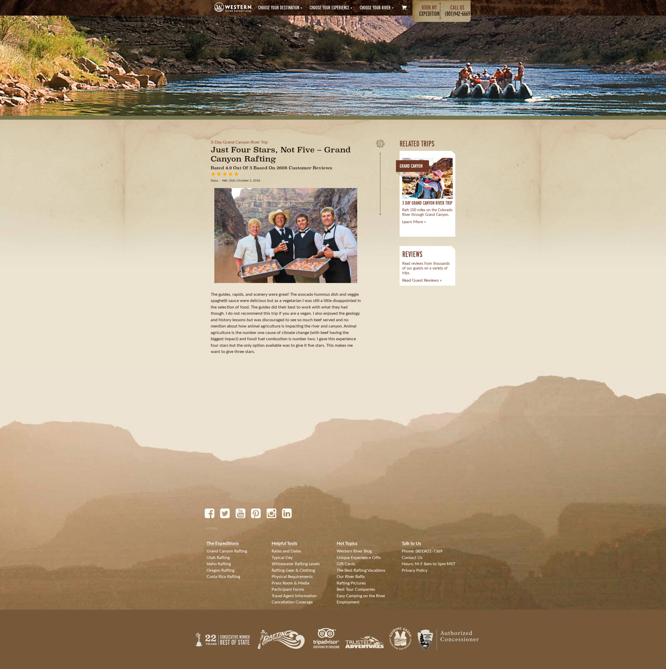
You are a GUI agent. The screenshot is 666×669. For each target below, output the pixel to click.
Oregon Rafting (220, 570)
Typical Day (282, 558)
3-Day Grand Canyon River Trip (239, 142)
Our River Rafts (351, 577)
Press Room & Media (290, 583)
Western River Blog (354, 551)
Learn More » (414, 222)
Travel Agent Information (294, 596)
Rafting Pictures (351, 583)
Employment (348, 602)
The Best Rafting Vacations (361, 570)
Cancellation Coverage (292, 602)
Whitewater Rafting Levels (296, 564)
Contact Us (412, 558)
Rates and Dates (286, 551)
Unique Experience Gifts (359, 558)
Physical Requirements (292, 577)
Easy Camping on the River (361, 596)
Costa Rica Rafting (223, 577)
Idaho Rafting (219, 564)
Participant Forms (288, 589)
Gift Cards (346, 564)
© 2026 (212, 528)
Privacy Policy (414, 570)
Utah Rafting (218, 558)
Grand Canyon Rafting (227, 551)
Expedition (429, 10)
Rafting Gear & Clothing (293, 570)
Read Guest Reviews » (422, 280)
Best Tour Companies (356, 589)
